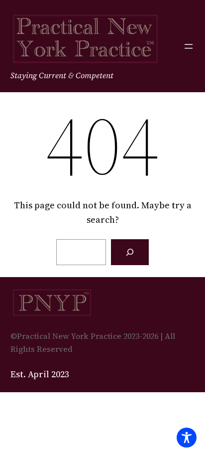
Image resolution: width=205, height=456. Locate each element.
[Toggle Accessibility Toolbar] (187, 438)
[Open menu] (189, 46)
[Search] (130, 252)
